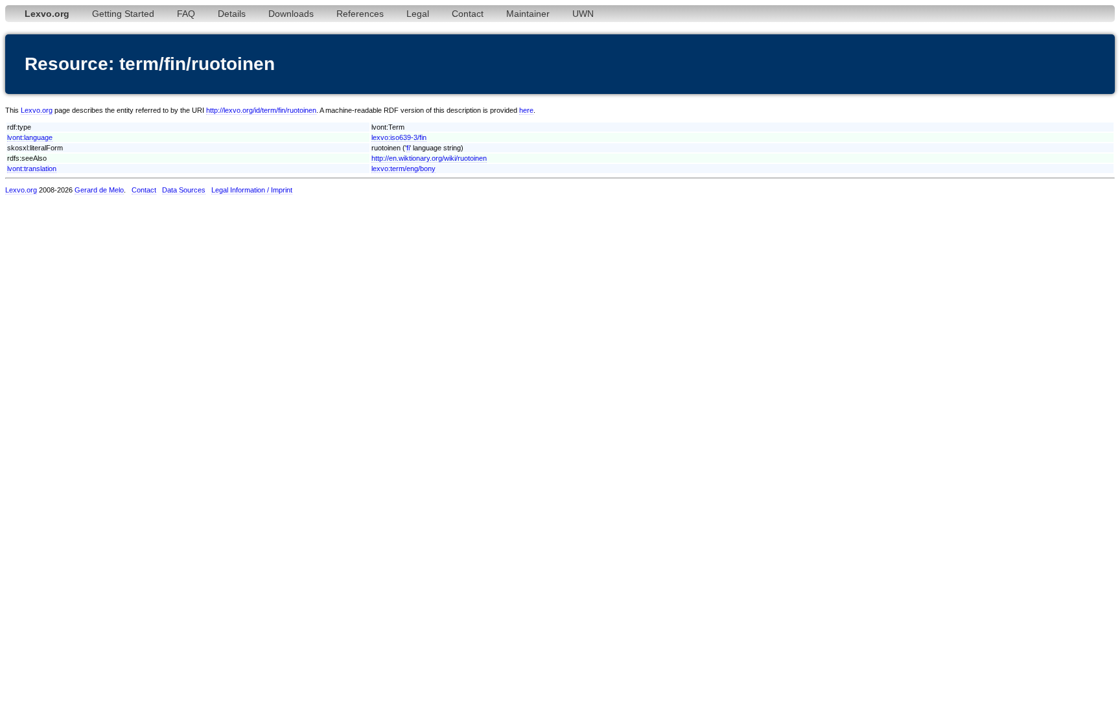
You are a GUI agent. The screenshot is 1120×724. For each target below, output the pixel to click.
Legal (417, 13)
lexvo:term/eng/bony (403, 168)
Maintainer (528, 13)
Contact (468, 13)
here (526, 110)
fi (408, 148)
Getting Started (123, 13)
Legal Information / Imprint (251, 190)
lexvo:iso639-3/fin (398, 137)
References (360, 13)
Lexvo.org (36, 110)
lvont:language (29, 137)
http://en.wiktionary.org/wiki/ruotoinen (429, 158)
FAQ (186, 13)
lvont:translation (31, 168)
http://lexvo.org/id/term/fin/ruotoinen (261, 110)
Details (232, 13)
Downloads (291, 13)
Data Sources (183, 190)
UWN (583, 13)
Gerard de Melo (99, 190)
